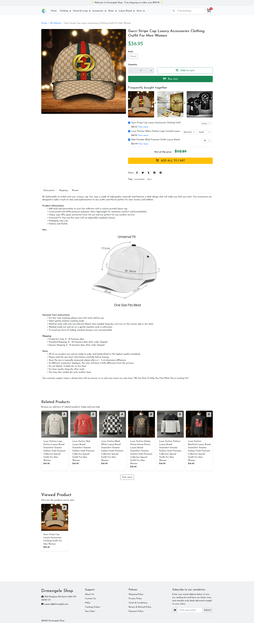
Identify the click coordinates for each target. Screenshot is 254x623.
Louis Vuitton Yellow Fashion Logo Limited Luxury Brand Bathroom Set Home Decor (156, 131)
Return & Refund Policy (140, 607)
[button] (209, 11)
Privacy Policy (135, 599)
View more (143, 127)
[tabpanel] (127, 287)
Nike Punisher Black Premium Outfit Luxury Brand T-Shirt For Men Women (156, 140)
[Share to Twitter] (143, 172)
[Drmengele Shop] (44, 11)
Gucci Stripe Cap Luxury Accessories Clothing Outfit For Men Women (156, 123)
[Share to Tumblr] (148, 172)
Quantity (132, 65)
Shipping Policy (136, 594)
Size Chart (90, 611)
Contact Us (90, 599)
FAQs (87, 603)
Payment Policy (136, 611)
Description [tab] (49, 190)
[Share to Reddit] (154, 172)
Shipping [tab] (63, 190)
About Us (89, 594)
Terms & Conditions (138, 603)
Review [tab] (75, 190)
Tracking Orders (92, 607)
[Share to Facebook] (137, 172)
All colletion (55, 23)
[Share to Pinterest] (160, 172)
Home (44, 23)
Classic (133, 56)
